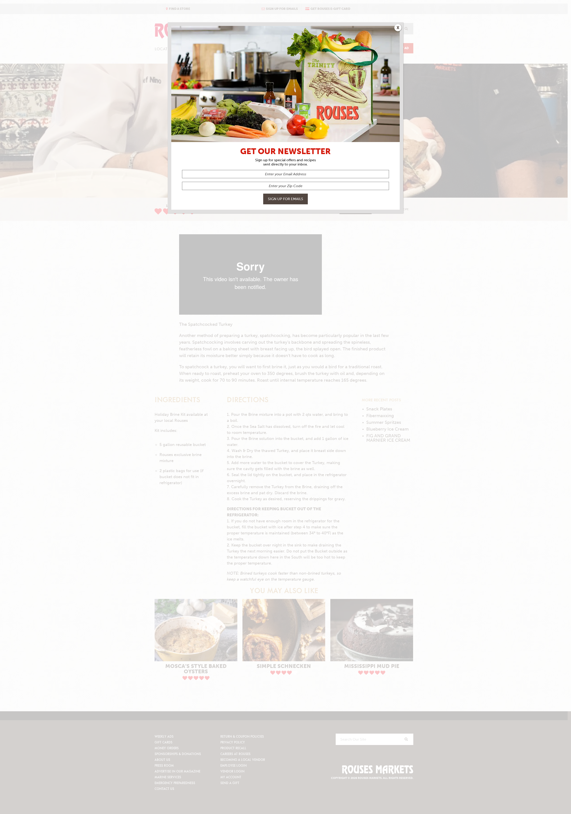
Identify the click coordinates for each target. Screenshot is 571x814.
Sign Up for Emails (285, 199)
